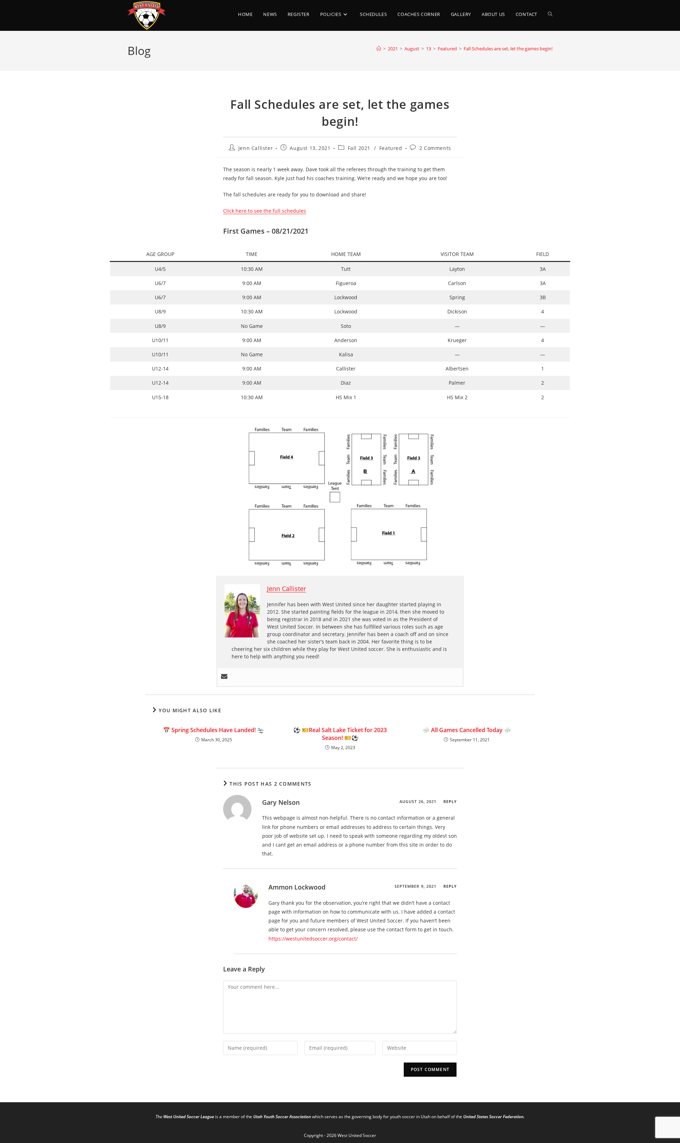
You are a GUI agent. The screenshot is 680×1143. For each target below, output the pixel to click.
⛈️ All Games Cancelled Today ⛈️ (467, 730)
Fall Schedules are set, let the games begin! (508, 48)
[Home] (378, 48)
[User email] (224, 676)
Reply (450, 801)
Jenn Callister (255, 148)
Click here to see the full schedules (264, 210)
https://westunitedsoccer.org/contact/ (313, 938)
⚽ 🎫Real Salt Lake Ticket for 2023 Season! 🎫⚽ (340, 734)
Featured (390, 148)
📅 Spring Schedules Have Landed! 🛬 (213, 730)
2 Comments (435, 148)
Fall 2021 (359, 148)
